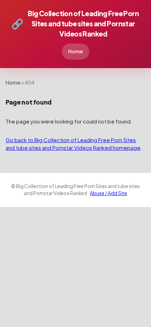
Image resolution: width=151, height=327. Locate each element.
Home (75, 51)
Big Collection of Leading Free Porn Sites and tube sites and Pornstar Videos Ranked (75, 23)
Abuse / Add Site (108, 193)
